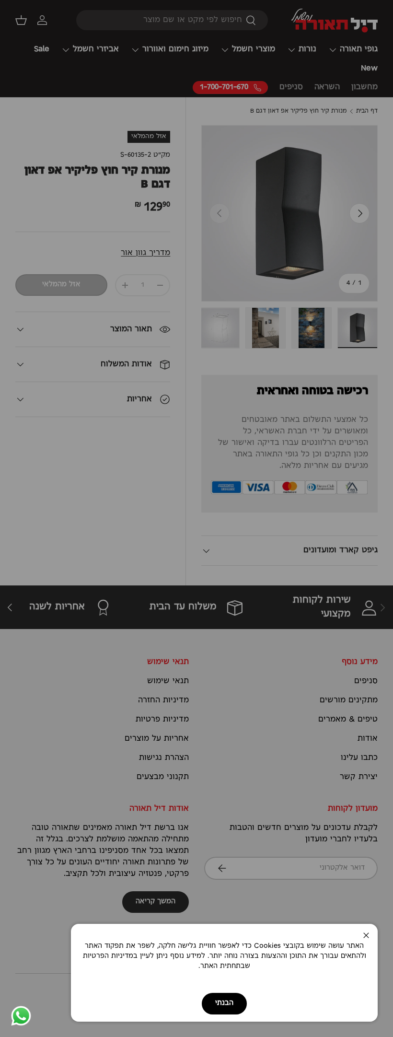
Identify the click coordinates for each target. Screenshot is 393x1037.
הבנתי (224, 1003)
